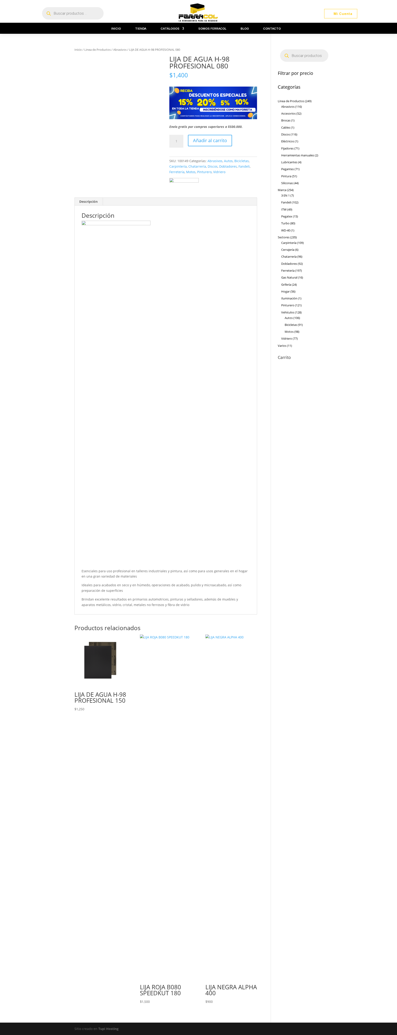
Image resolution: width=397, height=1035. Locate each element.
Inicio (116, 28)
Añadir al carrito (210, 140)
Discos (213, 166)
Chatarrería (197, 166)
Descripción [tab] (88, 201)
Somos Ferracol (212, 28)
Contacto (272, 28)
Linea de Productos (97, 50)
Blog (245, 28)
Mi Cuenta (343, 14)
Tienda (140, 28)
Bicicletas (241, 161)
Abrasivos (120, 50)
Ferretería (176, 172)
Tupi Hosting (108, 1029)
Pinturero (204, 172)
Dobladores (228, 166)
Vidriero (219, 172)
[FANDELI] (184, 181)
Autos (228, 161)
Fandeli (244, 166)
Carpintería (178, 166)
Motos (191, 172)
